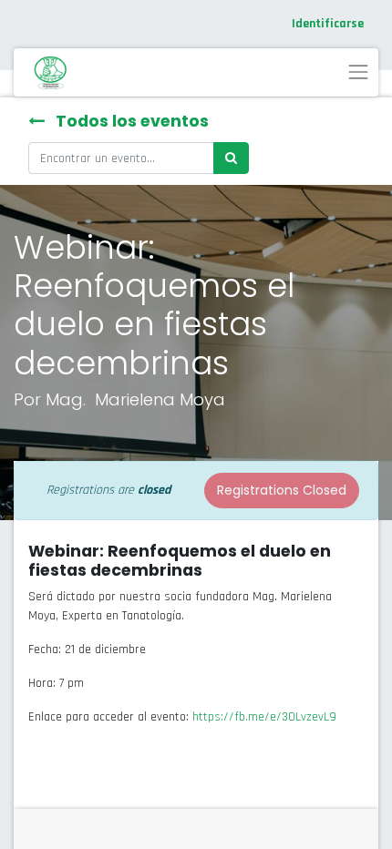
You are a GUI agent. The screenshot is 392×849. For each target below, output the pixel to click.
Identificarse (328, 23)
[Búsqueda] (231, 158)
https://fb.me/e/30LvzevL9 (264, 717)
